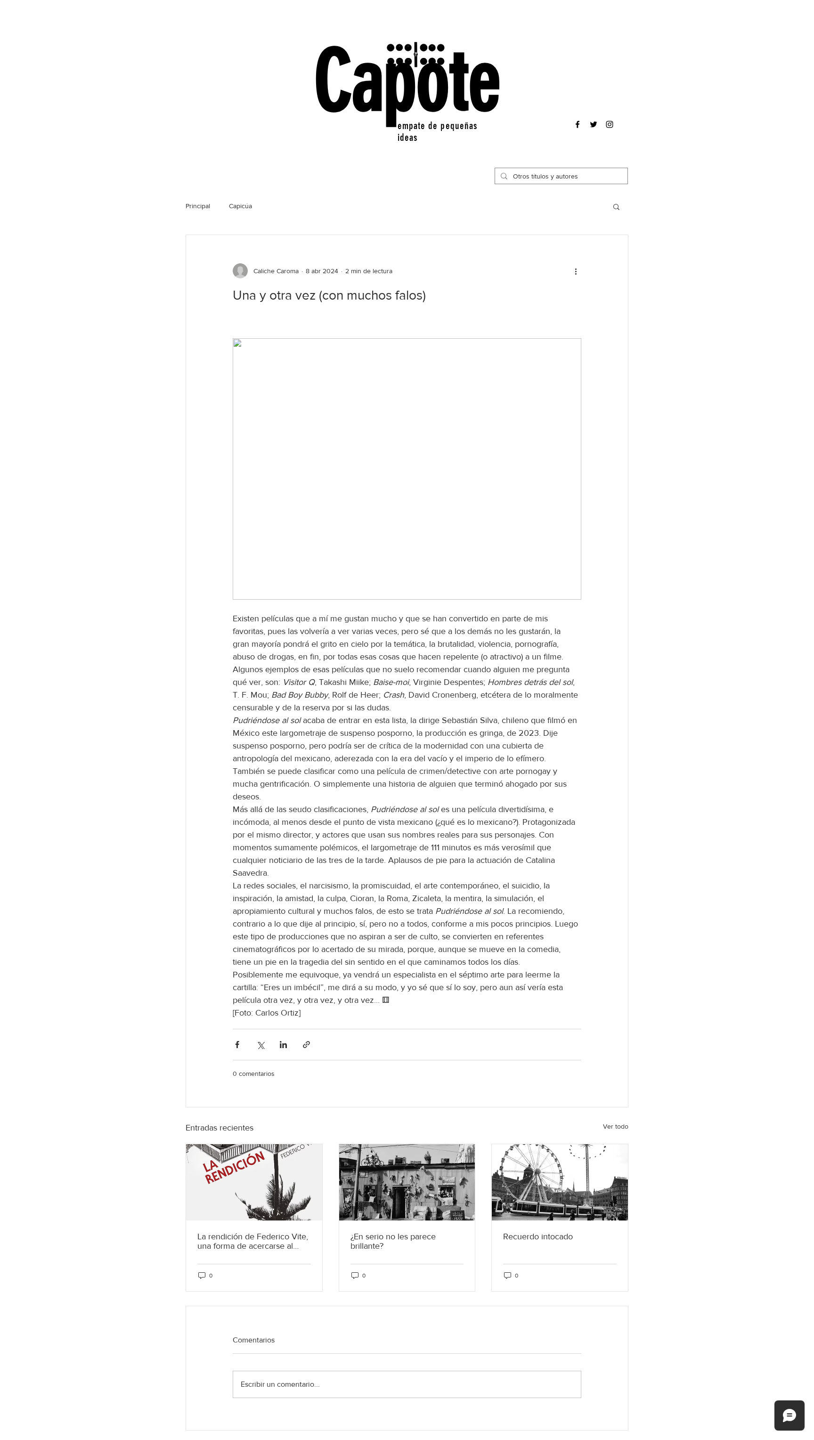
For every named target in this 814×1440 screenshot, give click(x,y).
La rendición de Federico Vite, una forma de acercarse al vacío (252, 1241)
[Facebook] (577, 124)
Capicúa (240, 206)
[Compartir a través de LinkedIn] (283, 1044)
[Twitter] (593, 124)
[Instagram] (609, 124)
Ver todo (615, 1126)
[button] (616, 206)
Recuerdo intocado (538, 1236)
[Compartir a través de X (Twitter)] (260, 1044)
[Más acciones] (575, 271)
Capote (407, 81)
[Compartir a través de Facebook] (237, 1044)
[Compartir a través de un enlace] (306, 1044)
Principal (198, 206)
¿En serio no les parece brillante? (393, 1241)
